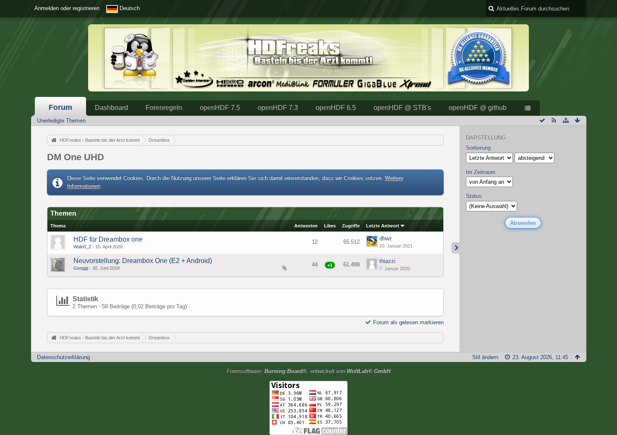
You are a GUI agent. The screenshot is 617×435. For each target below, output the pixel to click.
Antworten (306, 225)
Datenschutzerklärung (63, 357)
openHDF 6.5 (336, 107)
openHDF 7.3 (278, 107)
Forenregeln (164, 107)
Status (474, 196)
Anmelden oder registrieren (66, 8)
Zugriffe (351, 225)
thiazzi (387, 261)
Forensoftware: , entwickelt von (308, 371)
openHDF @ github (478, 107)
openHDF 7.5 (220, 107)
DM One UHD (75, 157)
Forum (60, 107)
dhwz (385, 238)
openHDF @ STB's (402, 107)
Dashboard (111, 107)
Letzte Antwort (382, 225)
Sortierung (478, 148)
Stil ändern (485, 357)
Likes (330, 225)
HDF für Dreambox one (108, 239)
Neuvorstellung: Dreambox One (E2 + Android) (142, 260)
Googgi (80, 268)
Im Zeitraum (480, 172)
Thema (57, 225)
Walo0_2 (82, 246)
